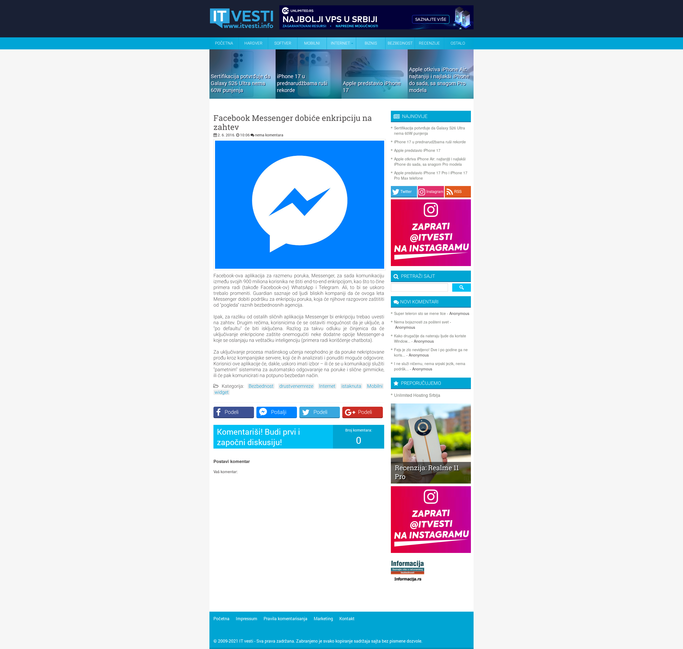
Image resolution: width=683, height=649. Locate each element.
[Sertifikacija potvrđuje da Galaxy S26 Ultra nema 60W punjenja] (242, 97)
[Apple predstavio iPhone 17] (375, 97)
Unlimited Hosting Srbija (417, 395)
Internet (327, 386)
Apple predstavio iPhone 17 (417, 150)
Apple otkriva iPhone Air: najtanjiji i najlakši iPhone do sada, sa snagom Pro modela (430, 161)
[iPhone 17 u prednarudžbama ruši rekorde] (309, 97)
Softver (282, 43)
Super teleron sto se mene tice (420, 313)
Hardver (253, 43)
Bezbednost (400, 43)
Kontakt (347, 618)
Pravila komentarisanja (285, 618)
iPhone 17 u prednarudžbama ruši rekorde (430, 141)
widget (222, 392)
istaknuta (351, 386)
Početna (224, 43)
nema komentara (269, 134)
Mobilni (312, 43)
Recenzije (429, 43)
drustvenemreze (296, 386)
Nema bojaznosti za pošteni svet (421, 321)
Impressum (246, 618)
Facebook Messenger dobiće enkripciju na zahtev (292, 122)
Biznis (371, 43)
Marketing (323, 618)
